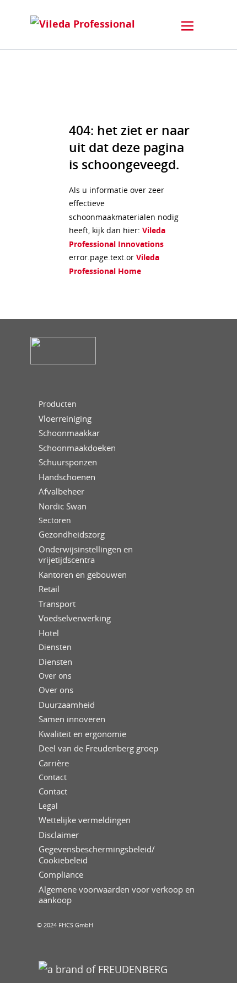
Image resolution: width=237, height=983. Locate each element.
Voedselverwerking (75, 618)
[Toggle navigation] (187, 26)
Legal (48, 806)
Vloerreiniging (65, 418)
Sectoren (55, 520)
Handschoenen (67, 477)
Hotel (49, 633)
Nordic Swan (63, 506)
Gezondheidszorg (72, 534)
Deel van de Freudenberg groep (98, 748)
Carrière (54, 763)
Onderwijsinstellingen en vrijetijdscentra (86, 555)
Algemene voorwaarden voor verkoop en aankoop (117, 895)
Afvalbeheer (61, 491)
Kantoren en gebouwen (83, 575)
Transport (57, 604)
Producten (58, 404)
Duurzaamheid (67, 705)
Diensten (55, 647)
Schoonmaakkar (69, 433)
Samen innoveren (72, 719)
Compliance (61, 874)
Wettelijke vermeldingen (85, 820)
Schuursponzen (68, 462)
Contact (53, 777)
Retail (49, 589)
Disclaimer (59, 835)
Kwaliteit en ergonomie (82, 734)
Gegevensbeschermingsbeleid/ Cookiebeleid (97, 855)
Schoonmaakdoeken (77, 448)
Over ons (55, 676)
